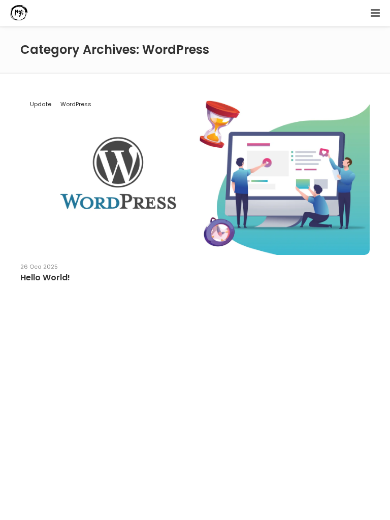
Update (40, 104)
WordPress (75, 104)
